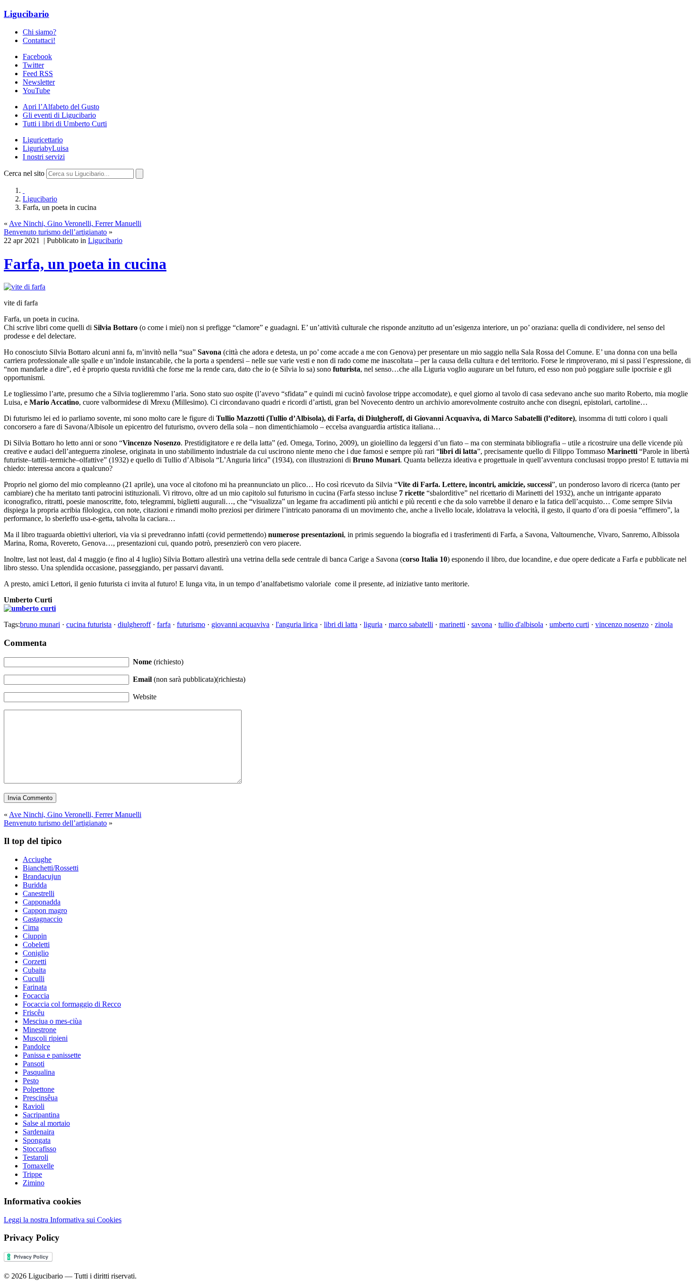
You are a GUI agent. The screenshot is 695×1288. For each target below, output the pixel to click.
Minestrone (39, 1030)
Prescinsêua (40, 1098)
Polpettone (38, 1089)
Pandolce (36, 1047)
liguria (373, 624)
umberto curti (569, 624)
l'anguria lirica (297, 624)
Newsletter (39, 82)
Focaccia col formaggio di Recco (72, 1004)
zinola (664, 624)
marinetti (452, 624)
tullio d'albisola (520, 624)
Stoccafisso (39, 1149)
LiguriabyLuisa (46, 148)
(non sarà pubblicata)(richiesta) (189, 679)
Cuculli (33, 979)
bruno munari (40, 624)
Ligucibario (26, 14)
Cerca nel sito (24, 173)
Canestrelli (38, 893)
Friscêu (33, 1013)
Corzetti (34, 961)
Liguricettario (43, 140)
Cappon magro (45, 910)
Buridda (35, 885)
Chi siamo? (39, 32)
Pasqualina (39, 1072)
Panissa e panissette (52, 1055)
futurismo (191, 624)
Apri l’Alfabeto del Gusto (61, 107)
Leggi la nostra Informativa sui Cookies (63, 1220)
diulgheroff (134, 624)
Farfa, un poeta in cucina (85, 263)
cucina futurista (89, 624)
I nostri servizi (44, 157)
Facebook (37, 56)
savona (481, 624)
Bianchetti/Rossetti (50, 868)
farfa (164, 624)
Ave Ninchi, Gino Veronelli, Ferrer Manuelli (75, 223)
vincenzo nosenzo (622, 624)
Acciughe (37, 859)
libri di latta (340, 624)
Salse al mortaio (46, 1123)
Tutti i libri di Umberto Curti (65, 124)
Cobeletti (36, 944)
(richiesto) (158, 662)
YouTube (36, 91)
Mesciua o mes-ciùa (52, 1021)
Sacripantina (41, 1115)
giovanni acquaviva (240, 624)
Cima (31, 927)
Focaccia (36, 996)
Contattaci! (39, 40)
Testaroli (35, 1157)
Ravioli (33, 1106)
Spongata (37, 1140)
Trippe (32, 1174)
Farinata (35, 987)
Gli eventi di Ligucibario (59, 115)
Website (144, 697)
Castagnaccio (42, 919)
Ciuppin (35, 936)
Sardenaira (38, 1132)
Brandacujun (42, 876)
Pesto (31, 1081)
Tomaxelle (38, 1166)
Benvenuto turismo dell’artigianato (55, 232)
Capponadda (42, 902)
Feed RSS (38, 74)
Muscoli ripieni (45, 1038)
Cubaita (34, 970)
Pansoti (33, 1064)
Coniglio (36, 953)
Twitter (33, 65)
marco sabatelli (411, 624)
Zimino (33, 1183)
